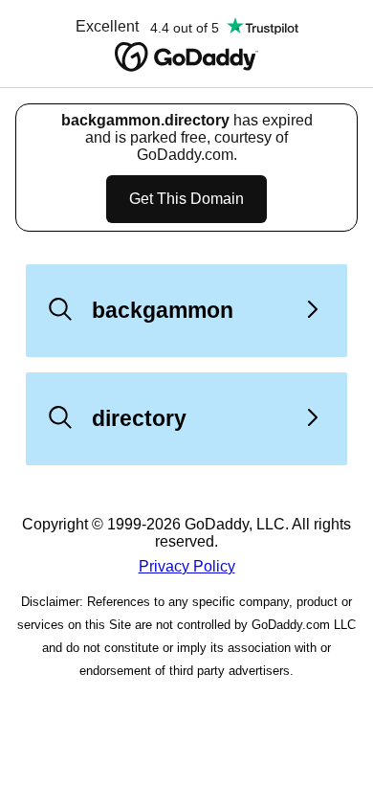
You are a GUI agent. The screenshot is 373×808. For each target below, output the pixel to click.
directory (139, 418)
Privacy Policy (187, 566)
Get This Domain (186, 199)
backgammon (162, 310)
